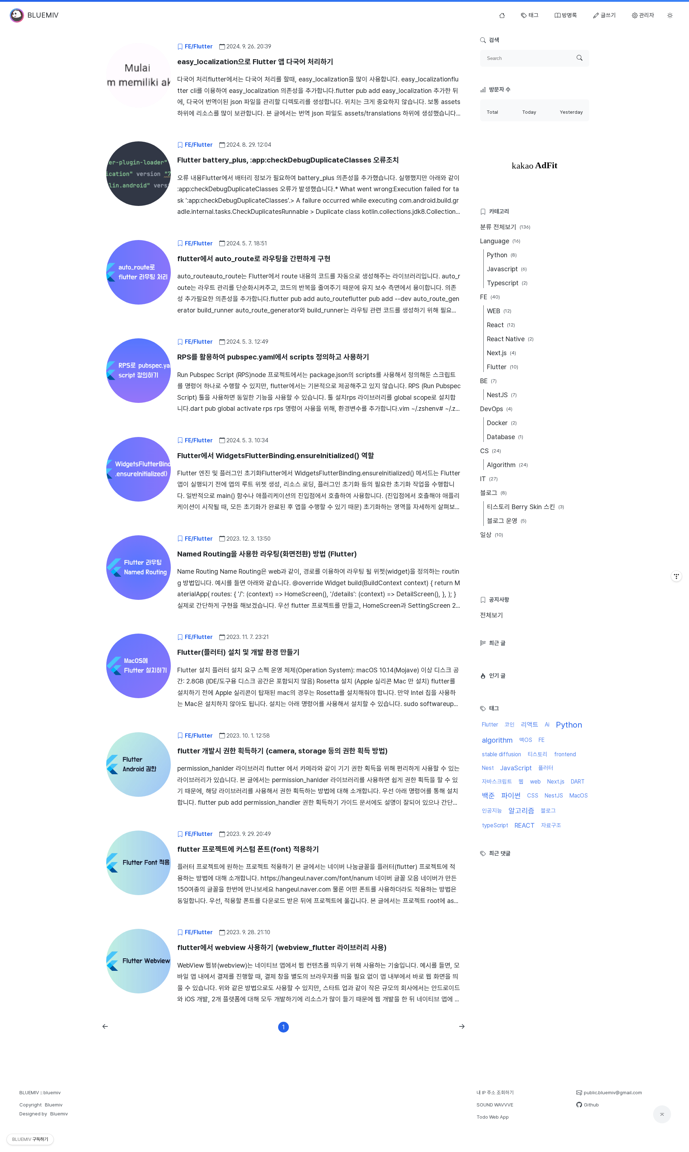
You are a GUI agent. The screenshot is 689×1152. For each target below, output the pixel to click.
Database (505, 437)
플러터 (545, 768)
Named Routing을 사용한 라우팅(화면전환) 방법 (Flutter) (267, 554)
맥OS (525, 740)
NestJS (502, 395)
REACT (525, 825)
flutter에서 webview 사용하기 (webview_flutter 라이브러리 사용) (282, 947)
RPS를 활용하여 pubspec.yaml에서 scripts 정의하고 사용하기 (273, 357)
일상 (491, 535)
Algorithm (507, 465)
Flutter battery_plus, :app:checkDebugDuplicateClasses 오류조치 (288, 160)
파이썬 (511, 795)
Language (500, 241)
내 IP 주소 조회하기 (495, 1092)
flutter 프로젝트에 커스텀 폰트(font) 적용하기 (248, 849)
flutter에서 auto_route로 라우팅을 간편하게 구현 (254, 258)
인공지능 (492, 810)
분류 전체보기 (505, 227)
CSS (532, 795)
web (535, 781)
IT (489, 479)
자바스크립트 (497, 781)
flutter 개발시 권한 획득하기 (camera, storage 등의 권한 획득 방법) (282, 751)
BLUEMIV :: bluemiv (40, 1092)
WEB (499, 311)
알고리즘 (521, 811)
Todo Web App (493, 1117)
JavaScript (516, 768)
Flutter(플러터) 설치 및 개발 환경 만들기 (238, 652)
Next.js (501, 353)
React (501, 325)
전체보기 (491, 615)
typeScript (495, 825)
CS (490, 451)
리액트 (529, 724)
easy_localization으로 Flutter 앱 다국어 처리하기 (255, 61)
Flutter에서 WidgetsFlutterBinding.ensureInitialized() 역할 (275, 455)
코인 (510, 724)
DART (578, 781)
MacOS (579, 795)
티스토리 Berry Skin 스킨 (525, 507)
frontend (565, 754)
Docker (502, 423)
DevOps (496, 409)
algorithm (497, 740)
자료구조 (551, 825)
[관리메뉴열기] (676, 576)
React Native (510, 339)
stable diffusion (501, 754)
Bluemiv (53, 1105)
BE (488, 381)
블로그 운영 (506, 521)
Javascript (507, 269)
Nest (488, 768)
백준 (488, 795)
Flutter (502, 367)
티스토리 (538, 754)
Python (502, 255)
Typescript (507, 283)
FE (490, 297)
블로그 (493, 493)
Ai (547, 724)
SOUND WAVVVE (495, 1105)
